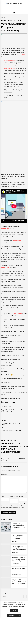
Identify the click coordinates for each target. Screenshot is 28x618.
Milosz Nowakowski (10, 60)
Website (21, 496)
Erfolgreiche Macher (14, 600)
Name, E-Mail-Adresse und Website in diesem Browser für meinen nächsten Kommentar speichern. (13, 505)
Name (3, 496)
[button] (26, 12)
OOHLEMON (21, 54)
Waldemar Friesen (9, 68)
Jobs (22, 600)
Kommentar (4, 474)
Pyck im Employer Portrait (18, 568)
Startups (3, 17)
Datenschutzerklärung (14, 615)
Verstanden (14, 610)
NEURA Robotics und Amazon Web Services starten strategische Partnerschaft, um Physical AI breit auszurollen (19, 539)
